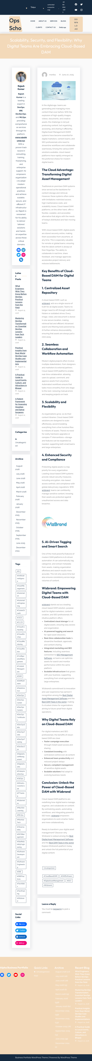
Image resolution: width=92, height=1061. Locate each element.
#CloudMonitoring (21, 643)
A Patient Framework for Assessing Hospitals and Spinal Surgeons (21, 405)
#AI (18, 571)
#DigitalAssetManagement (21, 756)
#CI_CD (20, 622)
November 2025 (20, 521)
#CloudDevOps (21, 635)
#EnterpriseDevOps (21, 772)
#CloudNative (21, 650)
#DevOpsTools (21, 733)
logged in (57, 909)
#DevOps (20, 695)
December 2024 (20, 549)
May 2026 (20, 483)
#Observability (20, 828)
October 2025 (19, 529)
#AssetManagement (21, 587)
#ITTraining (20, 794)
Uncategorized (20, 444)
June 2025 (20, 543)
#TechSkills (21, 885)
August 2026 (18, 467)
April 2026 (20, 487)
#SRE (19, 872)
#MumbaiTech (20, 821)
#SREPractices (21, 877)
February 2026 (19, 498)
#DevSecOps (21, 748)
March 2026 (21, 492)
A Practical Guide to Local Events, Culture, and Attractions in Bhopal (21, 381)
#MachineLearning (20, 809)
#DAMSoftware (21, 682)
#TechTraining (21, 892)
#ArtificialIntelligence (20, 578)
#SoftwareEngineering (21, 864)
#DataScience (21, 689)
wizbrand (46, 303)
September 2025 (20, 537)
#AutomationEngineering (21, 603)
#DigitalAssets (21, 765)
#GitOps (20, 778)
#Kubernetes (21, 802)
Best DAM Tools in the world (54, 702)
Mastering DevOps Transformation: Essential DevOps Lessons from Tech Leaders (20, 327)
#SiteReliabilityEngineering (21, 844)
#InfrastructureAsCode (21, 786)
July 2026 (20, 474)
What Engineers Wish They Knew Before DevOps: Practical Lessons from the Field (21, 297)
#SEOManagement (21, 835)
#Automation (21, 594)
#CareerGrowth (21, 612)
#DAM (19, 676)
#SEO (69, 881)
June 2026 (20, 478)
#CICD (19, 618)
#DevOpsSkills (21, 726)
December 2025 (20, 513)
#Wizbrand (20, 899)
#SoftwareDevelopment (21, 854)
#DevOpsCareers (20, 708)
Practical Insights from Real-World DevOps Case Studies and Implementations (21, 356)
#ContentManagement (20, 669)
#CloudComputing (21, 628)
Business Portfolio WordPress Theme (31, 1057)
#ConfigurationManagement (21, 659)
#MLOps (20, 815)
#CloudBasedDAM (50, 876)
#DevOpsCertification (21, 717)
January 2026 (19, 505)
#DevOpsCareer (20, 701)
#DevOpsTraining (21, 740)
